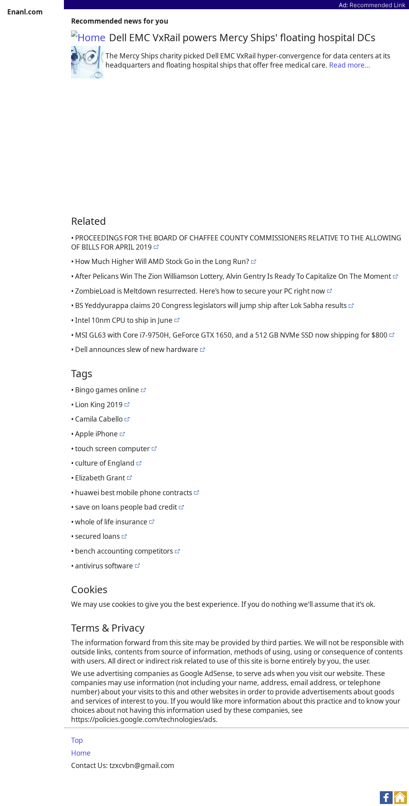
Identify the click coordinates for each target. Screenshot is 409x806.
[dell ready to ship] (155, 247)
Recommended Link (377, 5)
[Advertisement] (236, 146)
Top (77, 740)
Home (81, 753)
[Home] (90, 37)
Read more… (349, 65)
